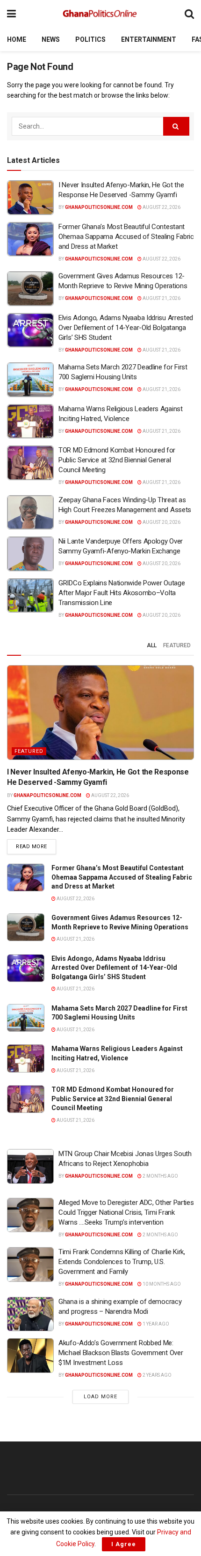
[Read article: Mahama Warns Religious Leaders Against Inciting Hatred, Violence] (30, 421)
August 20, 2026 (161, 522)
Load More (100, 1397)
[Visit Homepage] (100, 14)
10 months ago (161, 1284)
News (51, 39)
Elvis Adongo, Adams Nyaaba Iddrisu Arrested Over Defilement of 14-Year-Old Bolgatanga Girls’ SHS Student (125, 328)
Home (16, 39)
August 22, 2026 (161, 207)
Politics (90, 39)
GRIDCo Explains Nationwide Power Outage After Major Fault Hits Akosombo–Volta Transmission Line (121, 593)
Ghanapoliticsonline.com (99, 207)
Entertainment (148, 39)
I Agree (123, 1544)
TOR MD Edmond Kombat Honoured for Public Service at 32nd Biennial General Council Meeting (116, 460)
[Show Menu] (11, 14)
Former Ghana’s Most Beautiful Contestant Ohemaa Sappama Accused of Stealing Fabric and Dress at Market (126, 236)
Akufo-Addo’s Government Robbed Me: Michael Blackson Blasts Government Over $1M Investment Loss (120, 1353)
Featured (177, 645)
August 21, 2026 (161, 298)
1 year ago (155, 1323)
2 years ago (157, 1375)
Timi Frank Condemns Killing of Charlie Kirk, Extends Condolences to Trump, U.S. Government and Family (121, 1262)
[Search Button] (189, 14)
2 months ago (160, 1176)
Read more (36, 846)
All (152, 645)
